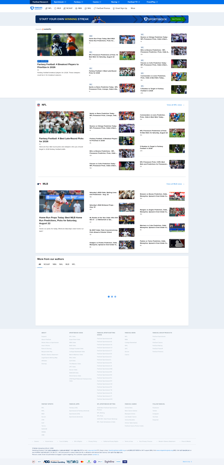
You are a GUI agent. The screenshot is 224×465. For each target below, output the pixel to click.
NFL (50, 8)
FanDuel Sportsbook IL (104, 360)
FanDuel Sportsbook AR (104, 338)
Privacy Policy (93, 441)
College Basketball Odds (77, 351)
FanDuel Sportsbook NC (104, 375)
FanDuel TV (133, 2)
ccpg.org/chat (92, 450)
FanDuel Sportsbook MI (104, 372)
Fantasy (77, 2)
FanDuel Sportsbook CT (104, 350)
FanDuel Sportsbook (159, 336)
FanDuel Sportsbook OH (104, 384)
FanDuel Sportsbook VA (104, 393)
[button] (178, 19)
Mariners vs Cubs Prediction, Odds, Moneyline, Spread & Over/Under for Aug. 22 (153, 227)
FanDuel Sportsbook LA (104, 366)
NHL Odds (72, 357)
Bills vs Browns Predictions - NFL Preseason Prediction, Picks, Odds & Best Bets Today (154, 52)
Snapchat (155, 420)
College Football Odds (76, 348)
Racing (114, 2)
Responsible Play (47, 351)
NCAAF (69, 8)
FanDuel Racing (157, 345)
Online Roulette (130, 420)
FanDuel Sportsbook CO (104, 347)
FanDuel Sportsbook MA (104, 369)
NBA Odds (72, 342)
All (40, 264)
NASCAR (44, 429)
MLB (59, 8)
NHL (89, 8)
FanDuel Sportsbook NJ (104, 378)
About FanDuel (46, 339)
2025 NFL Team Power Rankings (107, 419)
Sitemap (44, 364)
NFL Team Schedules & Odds (106, 422)
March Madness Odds (76, 354)
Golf (43, 423)
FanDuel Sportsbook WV (104, 399)
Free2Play (151, 2)
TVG (154, 339)
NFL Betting (101, 413)
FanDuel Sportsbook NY (104, 381)
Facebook (156, 408)
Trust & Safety (63, 441)
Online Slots (129, 408)
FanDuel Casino (158, 342)
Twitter (155, 411)
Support (44, 336)
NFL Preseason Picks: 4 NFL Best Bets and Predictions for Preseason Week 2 (153, 164)
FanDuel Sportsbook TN (104, 390)
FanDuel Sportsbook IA (104, 357)
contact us (95, 454)
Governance (49, 441)
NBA (80, 8)
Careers (36, 441)
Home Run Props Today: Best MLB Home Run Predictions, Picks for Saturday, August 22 (102, 41)
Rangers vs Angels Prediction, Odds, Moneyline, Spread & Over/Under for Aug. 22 (154, 212)
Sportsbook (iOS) (74, 414)
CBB (43, 435)
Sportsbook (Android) (76, 417)
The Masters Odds (75, 364)
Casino (96, 2)
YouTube (155, 417)
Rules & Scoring (46, 348)
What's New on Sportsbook (50, 342)
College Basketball (131, 342)
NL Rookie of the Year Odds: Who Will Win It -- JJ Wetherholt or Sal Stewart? (104, 220)
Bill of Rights (78, 441)
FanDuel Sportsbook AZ (104, 341)
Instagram (156, 414)
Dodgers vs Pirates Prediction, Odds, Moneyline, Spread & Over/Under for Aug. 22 (103, 245)
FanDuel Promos (103, 8)
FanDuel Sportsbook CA (104, 344)
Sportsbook (59, 2)
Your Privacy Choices (145, 441)
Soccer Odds (73, 370)
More (133, 8)
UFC (126, 348)
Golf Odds (72, 360)
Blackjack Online (130, 414)
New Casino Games (131, 411)
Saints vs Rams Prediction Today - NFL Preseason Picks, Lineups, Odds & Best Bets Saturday (103, 89)
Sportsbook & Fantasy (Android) (79, 411)
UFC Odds (72, 367)
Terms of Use (129, 441)
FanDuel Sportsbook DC (104, 354)
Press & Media (186, 441)
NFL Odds (72, 336)
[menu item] (36, 6)
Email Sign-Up (121, 8)
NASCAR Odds (74, 373)
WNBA (44, 432)
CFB (43, 420)
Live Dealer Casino (130, 417)
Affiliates (44, 360)
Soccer (127, 351)
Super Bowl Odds (74, 339)
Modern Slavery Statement (50, 354)
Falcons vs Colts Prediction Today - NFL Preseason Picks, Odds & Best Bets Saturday (154, 65)
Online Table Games (131, 423)
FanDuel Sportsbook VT (104, 396)
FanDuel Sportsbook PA (104, 387)
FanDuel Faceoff (158, 348)
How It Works (46, 345)
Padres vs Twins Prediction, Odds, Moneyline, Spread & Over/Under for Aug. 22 (153, 243)
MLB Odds (72, 345)
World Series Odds (75, 376)
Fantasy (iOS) (73, 408)
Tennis (44, 426)
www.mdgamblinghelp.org (164, 450)
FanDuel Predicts (158, 351)
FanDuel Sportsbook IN (104, 363)
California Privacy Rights (110, 441)
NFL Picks (100, 416)
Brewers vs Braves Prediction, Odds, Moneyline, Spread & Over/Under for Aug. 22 (153, 196)
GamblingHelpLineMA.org (117, 450)
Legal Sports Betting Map (49, 357)
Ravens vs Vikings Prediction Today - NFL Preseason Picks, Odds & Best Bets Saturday (154, 39)
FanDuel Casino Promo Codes (134, 426)
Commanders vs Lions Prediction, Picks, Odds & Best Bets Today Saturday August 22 (153, 78)
